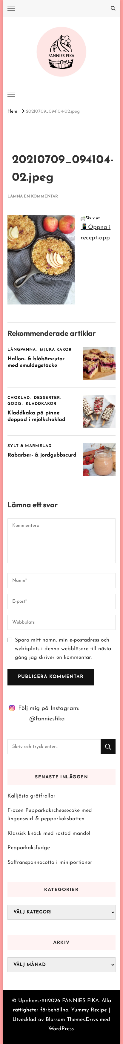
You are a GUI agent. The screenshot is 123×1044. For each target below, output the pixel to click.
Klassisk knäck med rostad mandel (48, 833)
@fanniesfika (47, 719)
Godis (14, 404)
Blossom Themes (65, 1019)
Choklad (18, 398)
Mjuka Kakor (56, 350)
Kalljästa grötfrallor (31, 796)
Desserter (47, 398)
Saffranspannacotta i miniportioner (49, 862)
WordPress (61, 1028)
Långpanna (21, 350)
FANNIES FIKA (80, 1000)
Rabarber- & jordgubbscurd (41, 455)
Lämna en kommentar (32, 196)
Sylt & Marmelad (29, 446)
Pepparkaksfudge (28, 847)
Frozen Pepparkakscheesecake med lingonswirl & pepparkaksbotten (49, 814)
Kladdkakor (41, 404)
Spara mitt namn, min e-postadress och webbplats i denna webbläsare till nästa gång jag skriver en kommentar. (63, 649)
